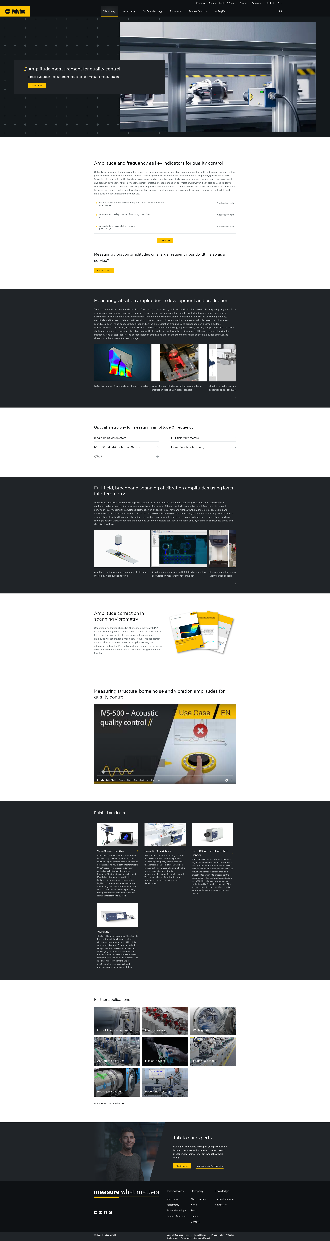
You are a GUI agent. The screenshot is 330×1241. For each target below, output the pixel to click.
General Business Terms (179, 1235)
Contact (270, 3)
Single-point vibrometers (110, 438)
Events (212, 3)
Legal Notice (201, 1235)
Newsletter (220, 1204)
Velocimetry (129, 11)
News (194, 1204)
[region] (165, 744)
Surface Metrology (152, 11)
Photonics (175, 11)
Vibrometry (109, 11)
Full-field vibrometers (185, 438)
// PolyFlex (221, 11)
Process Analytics (198, 11)
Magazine (200, 3)
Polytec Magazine (224, 1199)
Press (194, 1210)
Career (243, 3)
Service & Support (227, 3)
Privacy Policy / (219, 1235)
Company (256, 3)
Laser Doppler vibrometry (187, 447)
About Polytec (198, 1199)
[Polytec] (15, 11)
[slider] (165, 776)
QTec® (98, 456)
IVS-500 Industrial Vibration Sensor (117, 447)
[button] (97, 780)
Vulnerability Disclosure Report (195, 1238)
